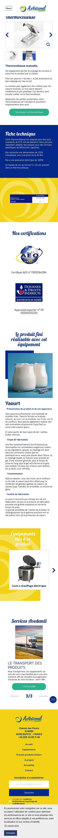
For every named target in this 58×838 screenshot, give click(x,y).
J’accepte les (24, 801)
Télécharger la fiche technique (29, 112)
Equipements (29, 749)
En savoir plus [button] (12, 825)
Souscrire (29, 792)
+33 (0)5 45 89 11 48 (29, 737)
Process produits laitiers (29, 755)
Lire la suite (29, 686)
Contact (29, 770)
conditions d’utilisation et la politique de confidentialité (24, 801)
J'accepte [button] (10, 833)
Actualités (29, 765)
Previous (9, 34)
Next (48, 34)
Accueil (29, 744)
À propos (29, 760)
